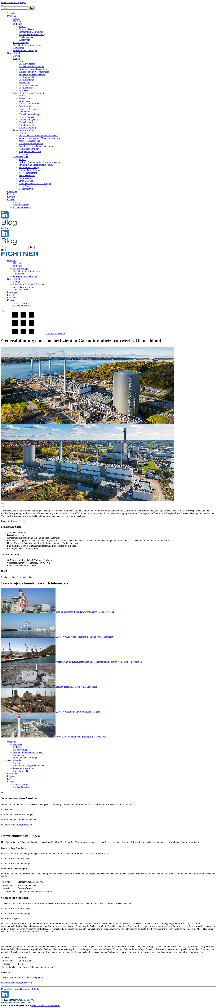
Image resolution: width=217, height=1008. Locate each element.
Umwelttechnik (26, 122)
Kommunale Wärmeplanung (32, 34)
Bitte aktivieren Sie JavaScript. (45, 1005)
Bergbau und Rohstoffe (30, 151)
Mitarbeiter (37, 989)
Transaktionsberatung (29, 167)
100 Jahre (17, 21)
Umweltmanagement (28, 119)
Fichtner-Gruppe (20, 42)
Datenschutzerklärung (11, 824)
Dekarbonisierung (27, 29)
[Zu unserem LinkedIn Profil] (5, 217)
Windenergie (25, 101)
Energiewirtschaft (27, 63)
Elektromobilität (26, 77)
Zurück (16, 18)
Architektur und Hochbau (31, 143)
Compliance (18, 48)
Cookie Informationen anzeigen (16, 858)
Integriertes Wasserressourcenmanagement (38, 135)
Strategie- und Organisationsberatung (36, 165)
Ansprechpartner (20, 204)
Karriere (11, 196)
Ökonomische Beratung (30, 170)
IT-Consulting (25, 178)
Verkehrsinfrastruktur (29, 149)
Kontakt (11, 199)
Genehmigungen (26, 117)
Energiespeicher (26, 79)
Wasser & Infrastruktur (23, 130)
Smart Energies (26, 180)
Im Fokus (17, 24)
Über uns (11, 16)
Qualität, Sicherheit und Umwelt (28, 45)
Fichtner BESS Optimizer (31, 32)
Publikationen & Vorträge (25, 50)
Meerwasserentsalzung (29, 141)
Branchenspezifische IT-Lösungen (35, 183)
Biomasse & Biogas (28, 109)
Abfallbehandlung (27, 127)
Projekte (11, 194)
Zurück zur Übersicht (55, 333)
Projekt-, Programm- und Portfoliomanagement (41, 162)
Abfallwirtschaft (26, 125)
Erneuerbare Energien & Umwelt (28, 93)
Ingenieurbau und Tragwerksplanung (36, 146)
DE (2, 228)
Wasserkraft (24, 98)
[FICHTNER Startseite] (19, 255)
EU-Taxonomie (26, 37)
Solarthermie (25, 106)
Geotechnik (24, 154)
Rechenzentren (26, 188)
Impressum (27, 824)
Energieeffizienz (26, 87)
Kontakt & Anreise (22, 207)
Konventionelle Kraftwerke (31, 66)
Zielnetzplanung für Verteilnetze (34, 71)
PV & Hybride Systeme (30, 103)
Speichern (5, 972)
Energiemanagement (28, 85)
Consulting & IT (20, 157)
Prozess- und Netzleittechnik (32, 74)
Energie (16, 58)
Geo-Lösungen (26, 186)
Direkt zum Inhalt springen (13, 2)
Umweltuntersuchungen (30, 114)
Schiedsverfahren (27, 175)
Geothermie (24, 111)
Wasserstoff (24, 40)
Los (31, 8)
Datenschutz (26, 989)
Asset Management (28, 173)
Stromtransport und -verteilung (33, 69)
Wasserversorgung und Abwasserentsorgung (39, 138)
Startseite (11, 13)
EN (6, 228)
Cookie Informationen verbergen (16, 863)
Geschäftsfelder (14, 53)
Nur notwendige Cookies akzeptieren (25, 977)
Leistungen (12, 191)
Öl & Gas (23, 90)
